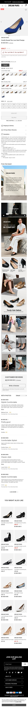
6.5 (24, 104)
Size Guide (9, 101)
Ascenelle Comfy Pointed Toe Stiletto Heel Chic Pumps (13, 522)
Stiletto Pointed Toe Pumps (7, 639)
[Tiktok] (12, 672)
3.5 (3, 104)
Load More (13, 492)
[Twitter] (21, 672)
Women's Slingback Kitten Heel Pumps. (10, 592)
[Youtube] (18, 672)
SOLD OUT (14, 113)
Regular (5, 65)
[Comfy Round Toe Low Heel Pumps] (3, 74)
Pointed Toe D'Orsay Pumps (20, 639)
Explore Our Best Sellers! (18, 1)
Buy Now (14, 117)
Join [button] (25, 664)
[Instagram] (9, 672)
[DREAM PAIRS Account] (22, 6)
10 (24, 107)
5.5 (14, 104)
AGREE (14, 705)
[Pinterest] (15, 672)
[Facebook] (6, 672)
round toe (14, 137)
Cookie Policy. (18, 701)
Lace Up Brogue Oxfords (6, 616)
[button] (2, 5)
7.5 (8, 107)
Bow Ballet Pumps (18, 592)
